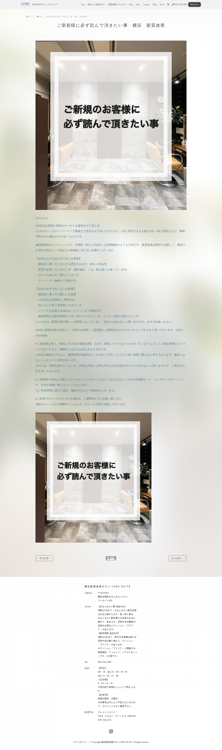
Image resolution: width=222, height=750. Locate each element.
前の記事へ (45, 558)
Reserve (194, 4)
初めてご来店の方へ (96, 4)
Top (83, 4)
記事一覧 (111, 558)
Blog (155, 4)
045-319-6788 (180, 4)
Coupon (146, 4)
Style (138, 4)
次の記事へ (177, 558)
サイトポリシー (80, 742)
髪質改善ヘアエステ (117, 4)
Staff (131, 4)
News (162, 4)
